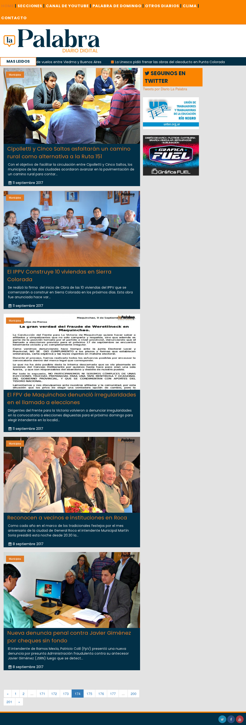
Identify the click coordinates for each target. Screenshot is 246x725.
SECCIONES (31, 6)
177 (113, 693)
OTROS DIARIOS (163, 6)
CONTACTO (14, 18)
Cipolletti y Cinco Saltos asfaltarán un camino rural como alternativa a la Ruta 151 (68, 152)
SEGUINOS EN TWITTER (165, 77)
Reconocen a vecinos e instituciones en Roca (67, 517)
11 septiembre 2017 (28, 182)
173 (66, 693)
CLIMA (191, 6)
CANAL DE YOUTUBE (68, 6)
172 (54, 693)
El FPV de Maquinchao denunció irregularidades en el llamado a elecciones (71, 398)
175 (89, 693)
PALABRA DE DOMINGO (118, 6)
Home (8, 6)
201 (9, 701)
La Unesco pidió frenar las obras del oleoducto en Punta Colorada (142, 62)
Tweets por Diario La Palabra (165, 88)
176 (101, 693)
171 (42, 693)
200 (133, 693)
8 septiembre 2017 (28, 544)
